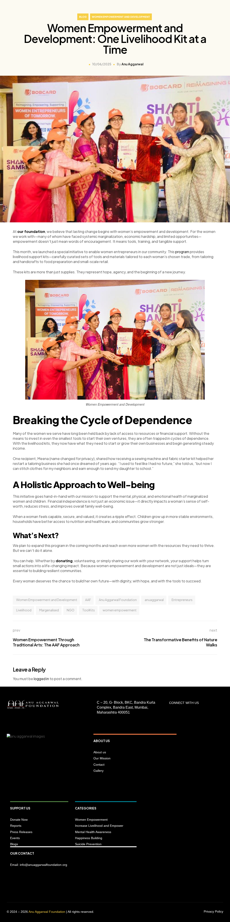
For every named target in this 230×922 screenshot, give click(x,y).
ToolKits (88, 610)
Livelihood (23, 610)
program (182, 251)
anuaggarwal (154, 600)
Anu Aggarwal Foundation (118, 600)
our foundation (31, 231)
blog (83, 16)
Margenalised (49, 610)
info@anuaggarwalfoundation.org (43, 865)
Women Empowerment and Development (121, 16)
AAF (88, 600)
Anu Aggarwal (133, 64)
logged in (41, 678)
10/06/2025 (101, 64)
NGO (70, 610)
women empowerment (120, 610)
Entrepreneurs (182, 600)
